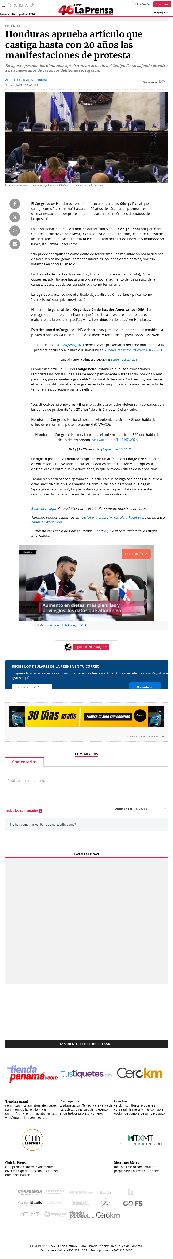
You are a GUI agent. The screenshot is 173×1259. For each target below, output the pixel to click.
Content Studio (30, 1203)
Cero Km (108, 1215)
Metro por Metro (30, 1215)
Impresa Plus (56, 1215)
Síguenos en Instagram (91, 647)
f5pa (133, 1204)
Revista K (132, 1193)
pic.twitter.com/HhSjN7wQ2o (115, 439)
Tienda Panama (82, 1215)
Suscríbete (162, 4)
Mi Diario (82, 1193)
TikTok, (118, 517)
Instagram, (103, 517)
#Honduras (113, 350)
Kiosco (167, 12)
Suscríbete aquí (43, 508)
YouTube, (87, 517)
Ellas (106, 1193)
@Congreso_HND (70, 345)
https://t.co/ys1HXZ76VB (142, 350)
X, (126, 517)
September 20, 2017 (125, 359)
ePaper (158, 12)
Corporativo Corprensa (32, 1193)
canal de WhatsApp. (47, 522)
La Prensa (56, 1193)
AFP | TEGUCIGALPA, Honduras (26, 80)
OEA (83, 625)
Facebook (136, 517)
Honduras (52, 625)
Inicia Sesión (142, 4)
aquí (107, 530)
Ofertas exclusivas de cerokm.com (145, 736)
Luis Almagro (70, 625)
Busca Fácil (81, 1204)
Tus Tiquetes (56, 1203)
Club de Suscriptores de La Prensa (106, 1204)
